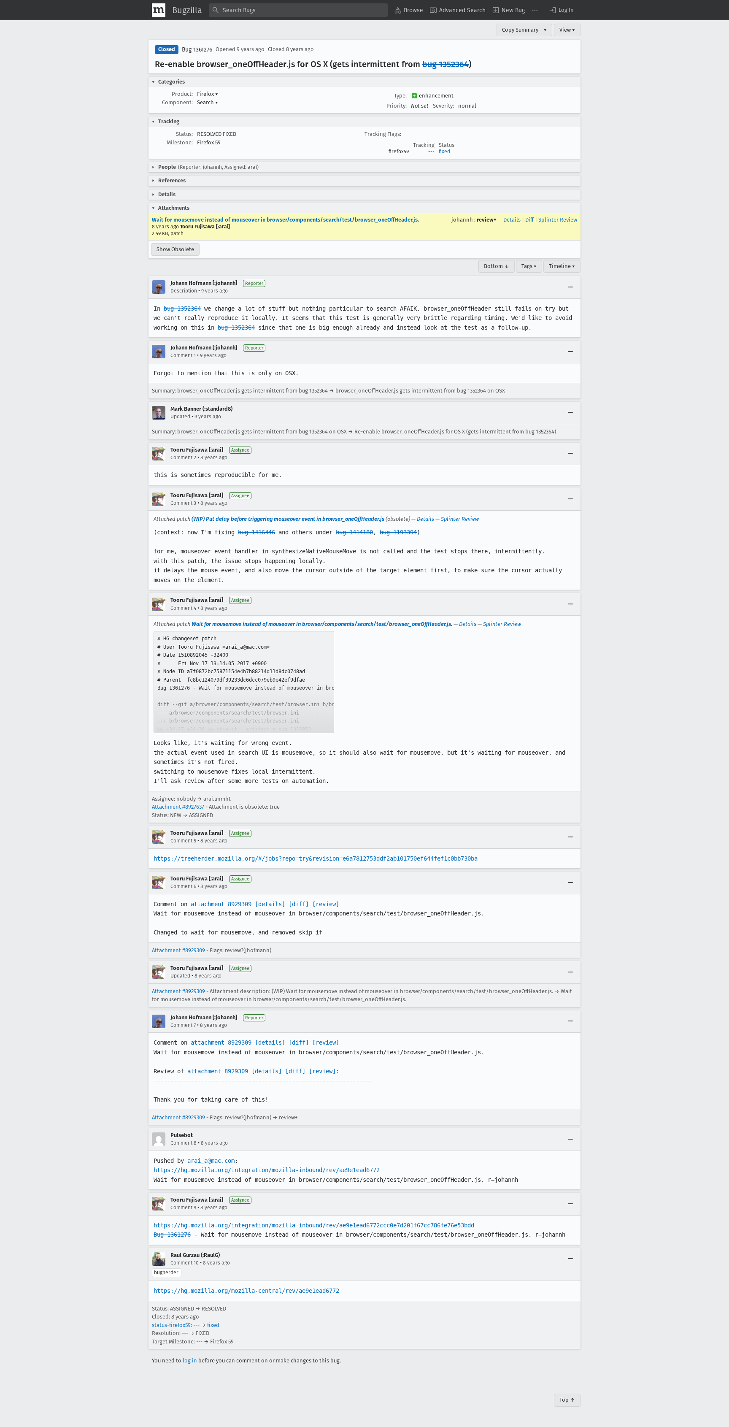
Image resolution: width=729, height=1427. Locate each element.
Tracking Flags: (382, 134)
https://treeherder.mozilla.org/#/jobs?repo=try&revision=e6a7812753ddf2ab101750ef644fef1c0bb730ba (316, 858)
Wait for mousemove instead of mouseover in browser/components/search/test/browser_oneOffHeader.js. (285, 220)
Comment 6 (183, 886)
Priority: (396, 106)
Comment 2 (183, 457)
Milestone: (180, 142)
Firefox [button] (207, 94)
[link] (244, 682)
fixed (444, 151)
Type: (400, 95)
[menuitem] (409, 10)
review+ (487, 220)
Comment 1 (183, 355)
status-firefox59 (171, 1325)
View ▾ (567, 30)
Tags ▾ (529, 266)
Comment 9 (183, 1207)
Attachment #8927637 (178, 807)
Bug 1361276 (197, 49)
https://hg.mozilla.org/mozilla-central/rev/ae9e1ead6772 (246, 1290)
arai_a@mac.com (211, 1160)
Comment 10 (184, 1263)
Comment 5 (183, 841)
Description (183, 291)
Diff (529, 220)
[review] (325, 904)
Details (512, 220)
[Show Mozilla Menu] (158, 10)
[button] (561, 10)
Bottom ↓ (496, 266)
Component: (177, 102)
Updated (180, 417)
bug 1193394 (398, 532)
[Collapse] (570, 287)
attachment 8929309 (221, 904)
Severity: (443, 106)
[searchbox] (298, 10)
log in (190, 1360)
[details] (270, 904)
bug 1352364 (445, 64)
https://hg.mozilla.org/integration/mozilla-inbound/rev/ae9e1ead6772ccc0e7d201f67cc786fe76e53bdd (314, 1225)
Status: (184, 134)
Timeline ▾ (562, 266)
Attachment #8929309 (178, 950)
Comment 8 (183, 1143)
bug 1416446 (256, 532)
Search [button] (207, 102)
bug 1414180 (354, 532)
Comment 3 (183, 503)
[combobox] (298, 10)
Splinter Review (557, 220)
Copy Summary (520, 30)
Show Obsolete (175, 249)
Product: (182, 94)
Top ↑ (567, 1400)
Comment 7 (183, 1025)
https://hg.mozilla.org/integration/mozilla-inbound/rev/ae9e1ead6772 (267, 1170)
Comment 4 (183, 608)
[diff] (299, 904)
